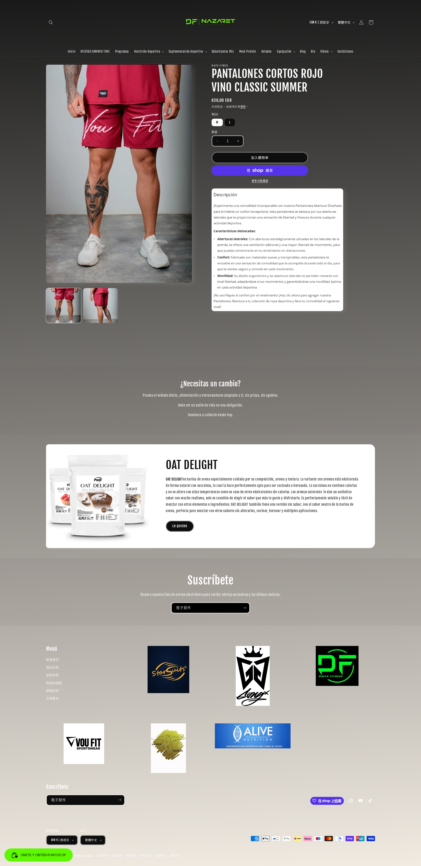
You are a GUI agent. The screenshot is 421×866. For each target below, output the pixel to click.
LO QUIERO (179, 526)
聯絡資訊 (175, 855)
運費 (243, 106)
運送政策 (146, 855)
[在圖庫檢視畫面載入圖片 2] (100, 305)
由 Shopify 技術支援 (82, 855)
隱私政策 (52, 667)
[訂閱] (244, 607)
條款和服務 (54, 683)
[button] (51, 22)
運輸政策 (52, 690)
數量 (215, 132)
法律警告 (52, 698)
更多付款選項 (260, 181)
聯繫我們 (52, 659)
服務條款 (131, 855)
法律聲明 (160, 855)
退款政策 (52, 675)
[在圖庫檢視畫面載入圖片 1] (63, 305)
